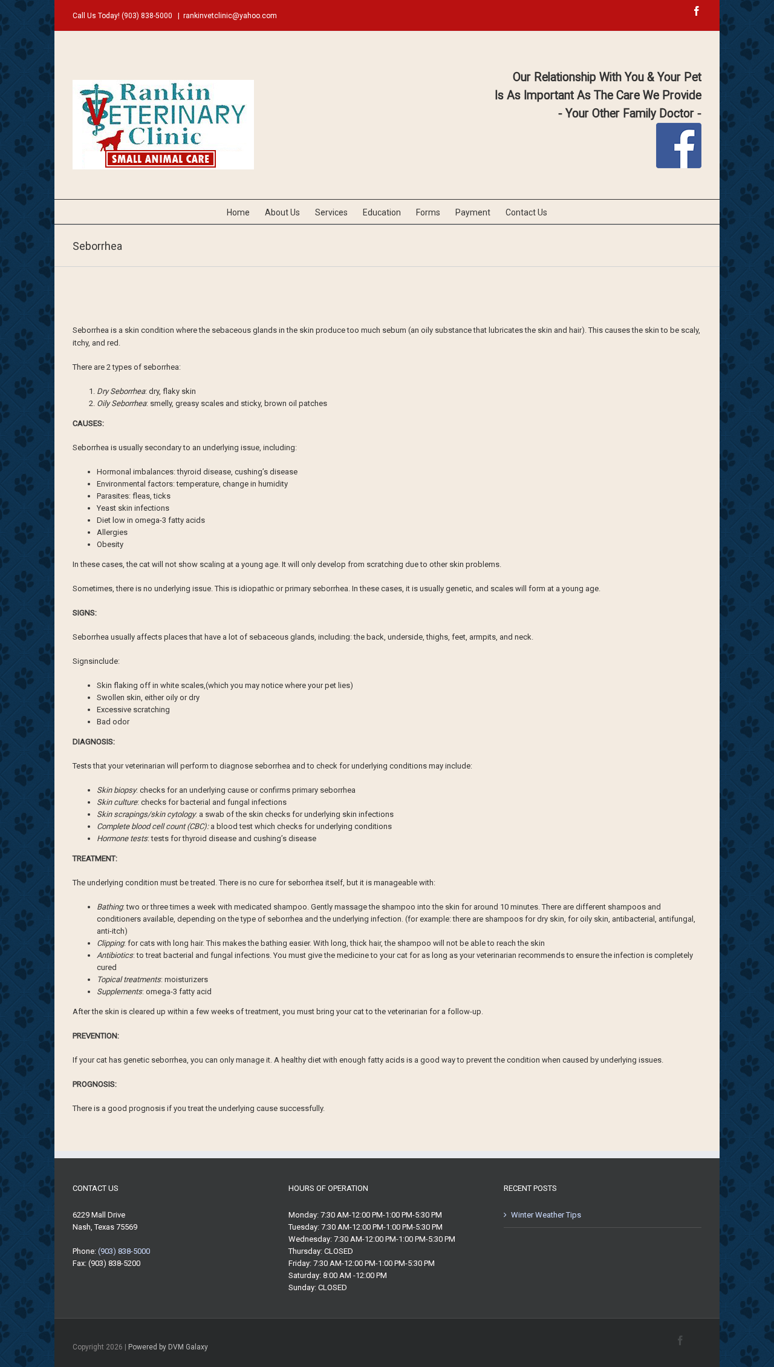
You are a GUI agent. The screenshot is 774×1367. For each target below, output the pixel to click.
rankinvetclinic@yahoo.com (230, 15)
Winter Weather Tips (546, 1214)
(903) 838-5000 (147, 15)
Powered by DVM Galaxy (168, 1347)
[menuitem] (246, 212)
